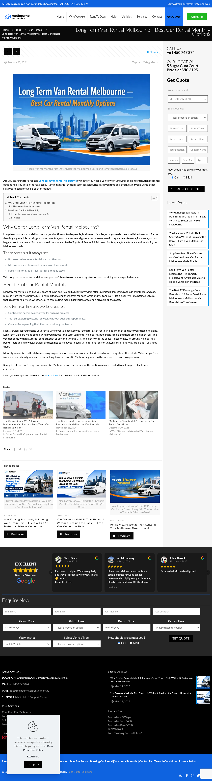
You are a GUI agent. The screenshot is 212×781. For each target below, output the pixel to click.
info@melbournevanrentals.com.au (29, 690)
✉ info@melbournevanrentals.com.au (189, 3)
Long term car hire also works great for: (31, 214)
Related (16, 217)
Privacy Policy (187, 761)
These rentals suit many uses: (27, 206)
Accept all (33, 764)
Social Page (51, 375)
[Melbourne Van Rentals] (16, 16)
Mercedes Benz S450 (120, 721)
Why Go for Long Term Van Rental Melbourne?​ (31, 202)
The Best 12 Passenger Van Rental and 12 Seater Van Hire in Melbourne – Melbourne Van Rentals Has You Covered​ (187, 296)
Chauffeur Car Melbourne (16, 711)
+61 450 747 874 (78, 3)
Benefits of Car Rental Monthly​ (23, 210)
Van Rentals (35, 29)
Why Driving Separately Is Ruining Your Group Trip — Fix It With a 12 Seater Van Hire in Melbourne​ (26, 523)
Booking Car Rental (101, 761)
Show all (154, 52)
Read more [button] (113, 587)
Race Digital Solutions (80, 771)
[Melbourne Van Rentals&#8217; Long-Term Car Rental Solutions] (133, 405)
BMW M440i (115, 729)
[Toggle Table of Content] (153, 198)
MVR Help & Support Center (31, 697)
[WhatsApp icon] (180, 775)
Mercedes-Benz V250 (120, 725)
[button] (207, 572)
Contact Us (145, 761)
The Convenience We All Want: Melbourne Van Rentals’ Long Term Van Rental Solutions (26, 424)
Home (5, 29)
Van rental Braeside (125, 761)
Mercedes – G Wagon (120, 717)
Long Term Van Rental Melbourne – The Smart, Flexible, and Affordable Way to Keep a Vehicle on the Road (187, 275)
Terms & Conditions (165, 761)
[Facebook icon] (186, 775)
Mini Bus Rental (79, 761)
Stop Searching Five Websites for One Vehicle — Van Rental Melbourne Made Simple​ (186, 257)
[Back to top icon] (196, 774)
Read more (33, 756)
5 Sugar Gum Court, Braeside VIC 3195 (183, 67)
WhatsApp (196, 16)
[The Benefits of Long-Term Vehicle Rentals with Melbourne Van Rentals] (81, 405)
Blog (18, 29)
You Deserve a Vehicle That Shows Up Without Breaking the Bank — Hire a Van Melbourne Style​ (81, 523)
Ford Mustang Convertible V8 (125, 733)
